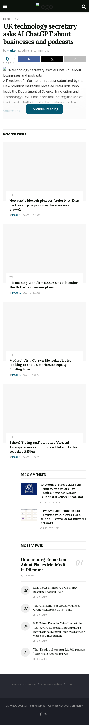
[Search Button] (84, 6)
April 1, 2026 (32, 457)
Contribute (30, 684)
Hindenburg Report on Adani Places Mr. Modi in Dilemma (43, 564)
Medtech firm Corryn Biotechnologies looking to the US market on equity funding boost (40, 364)
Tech (16, 18)
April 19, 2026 (32, 215)
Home (6, 18)
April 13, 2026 (32, 292)
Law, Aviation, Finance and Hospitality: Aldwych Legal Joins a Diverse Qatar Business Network (63, 517)
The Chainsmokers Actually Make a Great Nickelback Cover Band (56, 608)
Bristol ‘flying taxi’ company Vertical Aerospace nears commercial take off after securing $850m (43, 446)
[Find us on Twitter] (45, 714)
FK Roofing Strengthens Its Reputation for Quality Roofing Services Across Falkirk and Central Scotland (61, 491)
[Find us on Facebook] (41, 714)
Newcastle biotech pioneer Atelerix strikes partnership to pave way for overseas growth (44, 204)
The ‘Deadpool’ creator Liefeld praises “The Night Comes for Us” (59, 651)
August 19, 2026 (51, 502)
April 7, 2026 (32, 375)
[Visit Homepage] (44, 6)
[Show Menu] (5, 6)
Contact (71, 684)
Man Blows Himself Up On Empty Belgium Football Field (55, 590)
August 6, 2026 (50, 528)
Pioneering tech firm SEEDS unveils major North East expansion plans (43, 284)
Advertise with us (52, 684)
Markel (11, 50)
